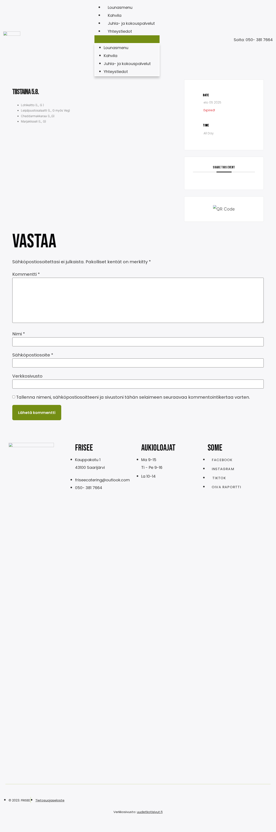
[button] (127, 39)
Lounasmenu (120, 7)
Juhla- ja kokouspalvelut (131, 23)
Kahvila (114, 15)
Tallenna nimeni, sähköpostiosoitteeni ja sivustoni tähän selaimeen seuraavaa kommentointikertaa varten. (133, 397)
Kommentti (26, 274)
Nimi (18, 334)
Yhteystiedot (120, 31)
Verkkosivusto (27, 376)
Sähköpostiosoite (32, 355)
